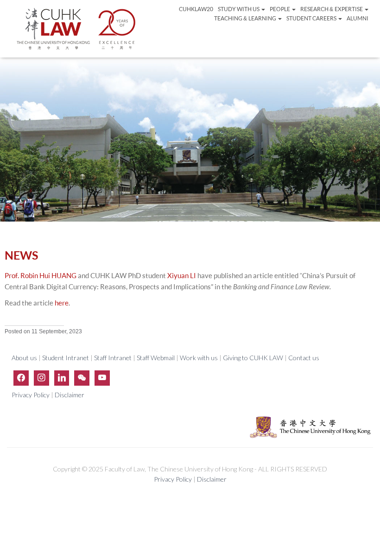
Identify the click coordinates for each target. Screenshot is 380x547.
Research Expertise (331, 9)
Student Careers (311, 18)
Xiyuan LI (181, 275)
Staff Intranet (113, 358)
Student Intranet (65, 358)
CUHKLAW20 (196, 9)
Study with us (239, 9)
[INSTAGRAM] (41, 377)
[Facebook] (21, 377)
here (62, 303)
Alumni (357, 18)
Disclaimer (69, 395)
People (280, 9)
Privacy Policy (31, 395)
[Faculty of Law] (76, 29)
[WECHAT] (81, 377)
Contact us (303, 358)
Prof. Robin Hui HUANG (40, 275)
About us (25, 358)
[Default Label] (62, 377)
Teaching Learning (245, 18)
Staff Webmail (156, 358)
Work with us (199, 358)
